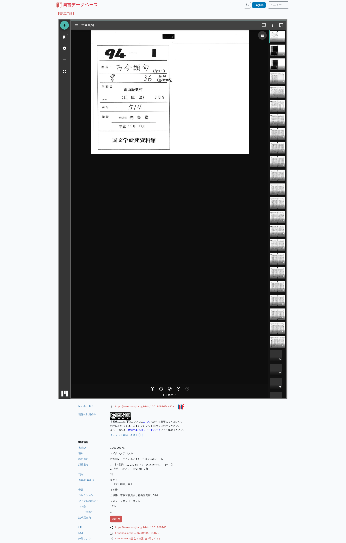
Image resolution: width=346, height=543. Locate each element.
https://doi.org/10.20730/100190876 (137, 533)
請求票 (116, 519)
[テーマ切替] (247, 5)
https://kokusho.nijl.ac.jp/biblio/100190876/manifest (145, 406)
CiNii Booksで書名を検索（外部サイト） (138, 538)
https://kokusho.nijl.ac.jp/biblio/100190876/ (140, 527)
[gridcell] (77, 5)
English (258, 5)
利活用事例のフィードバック (144, 430)
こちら (146, 421)
